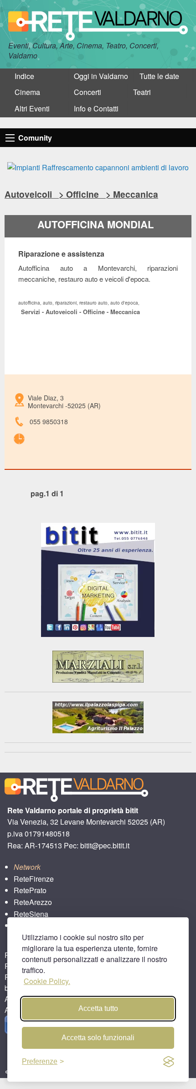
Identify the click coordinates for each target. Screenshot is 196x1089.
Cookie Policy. (47, 981)
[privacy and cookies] (168, 1061)
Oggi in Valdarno (101, 76)
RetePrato (30, 890)
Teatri (142, 92)
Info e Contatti (96, 108)
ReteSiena (31, 914)
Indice (24, 76)
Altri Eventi (32, 108)
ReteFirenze (34, 878)
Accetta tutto (98, 1008)
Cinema (27, 92)
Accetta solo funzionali (98, 1038)
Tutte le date (159, 76)
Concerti (87, 92)
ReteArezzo (33, 902)
